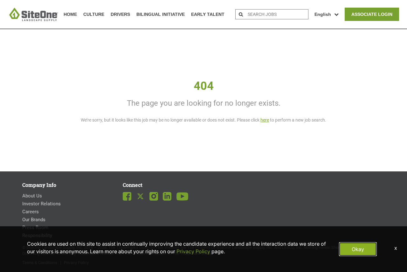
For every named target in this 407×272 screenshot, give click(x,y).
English (322, 14)
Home (70, 14)
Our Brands (33, 219)
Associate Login (371, 14)
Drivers (120, 14)
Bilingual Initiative (160, 14)
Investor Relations (41, 204)
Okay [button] (358, 249)
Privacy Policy (193, 251)
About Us (32, 196)
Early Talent (207, 14)
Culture (93, 14)
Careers (30, 212)
